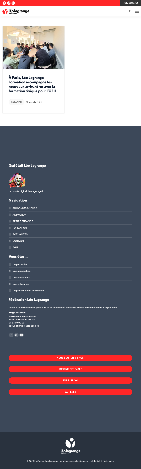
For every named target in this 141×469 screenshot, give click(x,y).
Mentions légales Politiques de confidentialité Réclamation (86, 460)
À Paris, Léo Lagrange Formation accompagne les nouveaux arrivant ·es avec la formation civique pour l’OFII (32, 84)
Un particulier (20, 264)
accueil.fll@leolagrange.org (24, 325)
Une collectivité (21, 277)
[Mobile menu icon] (137, 11)
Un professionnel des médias (28, 290)
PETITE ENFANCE (23, 221)
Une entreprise (21, 284)
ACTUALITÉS (20, 234)
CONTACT (18, 240)
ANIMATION (19, 214)
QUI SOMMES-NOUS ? (25, 208)
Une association (21, 270)
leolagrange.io (36, 191)
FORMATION (16, 102)
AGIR (15, 247)
